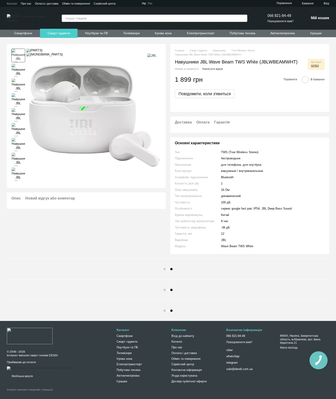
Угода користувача (184, 375)
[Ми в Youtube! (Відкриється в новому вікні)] (171, 3)
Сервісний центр (105, 3)
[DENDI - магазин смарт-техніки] (30, 335)
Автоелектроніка (282, 33)
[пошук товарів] (243, 18)
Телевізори (131, 33)
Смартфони (23, 33)
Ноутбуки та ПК (96, 33)
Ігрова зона (163, 33)
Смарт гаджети (59, 33)
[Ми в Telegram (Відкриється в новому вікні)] (160, 3)
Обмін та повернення (76, 3)
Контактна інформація (186, 370)
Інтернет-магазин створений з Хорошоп (30, 389)
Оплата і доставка (47, 3)
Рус (150, 3)
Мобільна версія (22, 376)
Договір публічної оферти (189, 381)
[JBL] (152, 55)
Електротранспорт (200, 33)
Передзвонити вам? (280, 21)
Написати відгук (212, 69)
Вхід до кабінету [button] (182, 336)
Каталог (12, 3)
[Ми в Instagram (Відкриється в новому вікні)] (176, 3)
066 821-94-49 (279, 16)
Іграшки (316, 33)
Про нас (26, 3)
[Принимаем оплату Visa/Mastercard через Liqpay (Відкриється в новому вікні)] (40, 368)
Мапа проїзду (289, 347)
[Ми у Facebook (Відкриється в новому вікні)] (165, 3)
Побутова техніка (242, 33)
